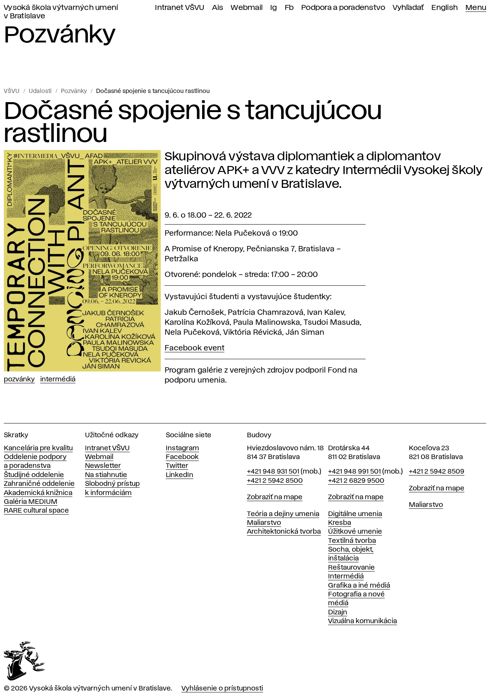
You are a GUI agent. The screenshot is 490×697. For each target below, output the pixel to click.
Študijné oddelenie (34, 475)
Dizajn (337, 612)
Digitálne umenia (355, 514)
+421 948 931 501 (273, 472)
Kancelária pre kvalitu (38, 448)
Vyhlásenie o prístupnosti (222, 689)
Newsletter (103, 466)
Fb (289, 8)
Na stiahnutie (106, 475)
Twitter (177, 466)
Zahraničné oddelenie (39, 484)
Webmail (247, 8)
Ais (218, 8)
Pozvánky (74, 91)
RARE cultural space (36, 511)
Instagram (182, 448)
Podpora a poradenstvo (343, 8)
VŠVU (12, 91)
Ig (273, 8)
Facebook (182, 457)
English (444, 8)
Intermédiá (57, 379)
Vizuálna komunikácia (362, 621)
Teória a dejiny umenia (283, 514)
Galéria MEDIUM (30, 502)
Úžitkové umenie (355, 532)
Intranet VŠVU (179, 8)
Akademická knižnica (38, 493)
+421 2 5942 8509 (436, 472)
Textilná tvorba (352, 541)
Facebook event (194, 348)
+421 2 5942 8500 (275, 481)
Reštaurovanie (351, 568)
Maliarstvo (264, 523)
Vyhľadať (408, 8)
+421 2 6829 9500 (356, 481)
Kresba (339, 523)
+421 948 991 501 (354, 472)
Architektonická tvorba (284, 532)
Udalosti (40, 91)
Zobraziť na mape (274, 497)
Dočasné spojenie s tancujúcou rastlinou (153, 91)
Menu (476, 8)
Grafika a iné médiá (359, 586)
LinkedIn (179, 475)
